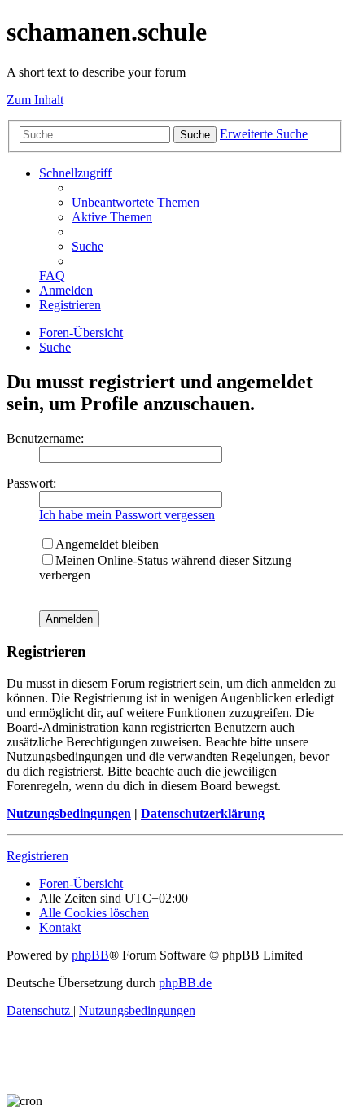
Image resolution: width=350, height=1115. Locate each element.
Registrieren (37, 856)
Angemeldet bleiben (107, 544)
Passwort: (31, 483)
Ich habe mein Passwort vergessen (127, 515)
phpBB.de (185, 983)
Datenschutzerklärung (203, 813)
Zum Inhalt (35, 100)
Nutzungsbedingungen (69, 813)
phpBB (90, 955)
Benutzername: (45, 438)
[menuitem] (135, 202)
